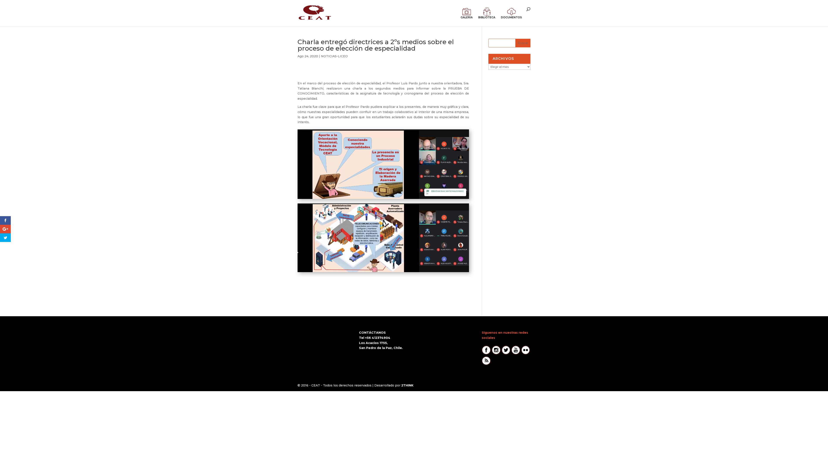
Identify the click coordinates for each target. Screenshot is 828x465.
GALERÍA (467, 17)
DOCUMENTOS (511, 17)
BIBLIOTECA (486, 17)
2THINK (407, 385)
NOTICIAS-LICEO (334, 56)
